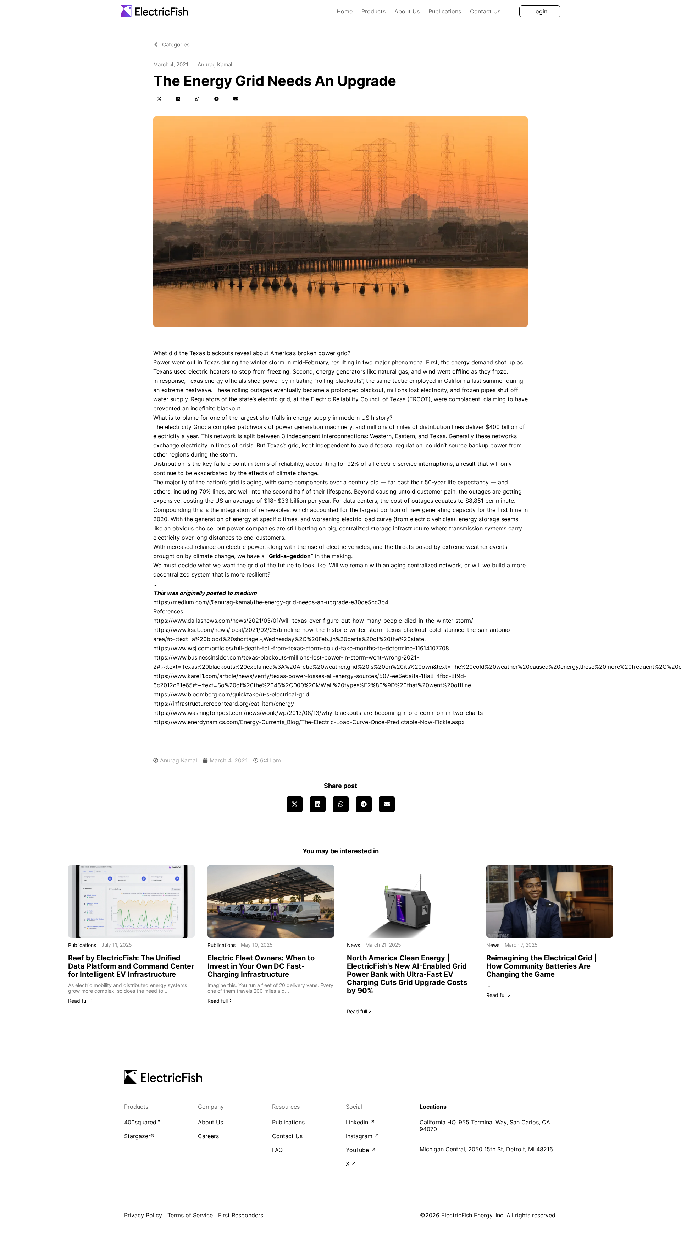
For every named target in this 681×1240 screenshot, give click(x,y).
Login (539, 11)
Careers (208, 1136)
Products (373, 11)
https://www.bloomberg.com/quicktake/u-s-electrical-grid (231, 694)
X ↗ (351, 1164)
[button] (159, 99)
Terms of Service (190, 1215)
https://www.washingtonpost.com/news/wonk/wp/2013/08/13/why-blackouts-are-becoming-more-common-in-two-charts (318, 712)
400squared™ (142, 1122)
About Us (407, 11)
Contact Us (485, 11)
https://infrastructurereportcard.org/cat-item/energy (223, 703)
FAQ (277, 1150)
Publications (444, 11)
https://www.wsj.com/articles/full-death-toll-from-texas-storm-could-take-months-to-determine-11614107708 (301, 648)
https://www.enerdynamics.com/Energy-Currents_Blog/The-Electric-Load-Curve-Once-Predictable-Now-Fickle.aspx (309, 722)
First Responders (240, 1215)
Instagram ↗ (363, 1136)
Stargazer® (139, 1136)
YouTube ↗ (361, 1150)
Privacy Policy (143, 1215)
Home (345, 11)
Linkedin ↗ (360, 1122)
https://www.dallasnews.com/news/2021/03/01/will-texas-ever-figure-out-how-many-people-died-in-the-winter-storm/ (313, 620)
